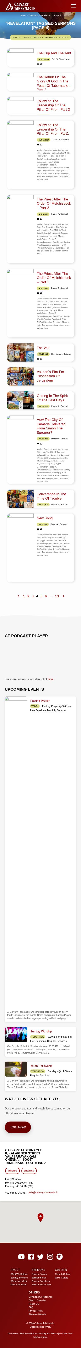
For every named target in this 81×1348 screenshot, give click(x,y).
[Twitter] (40, 1257)
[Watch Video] (38, 64)
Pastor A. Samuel (60, 139)
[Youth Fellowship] (16, 1069)
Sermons (33, 15)
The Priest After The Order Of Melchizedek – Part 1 (54, 278)
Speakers (50, 37)
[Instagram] (50, 1257)
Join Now (18, 1127)
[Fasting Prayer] (16, 852)
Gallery (61, 1269)
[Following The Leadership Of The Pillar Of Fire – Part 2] (20, 106)
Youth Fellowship (41, 1065)
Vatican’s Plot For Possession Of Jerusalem (50, 376)
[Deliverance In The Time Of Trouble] (20, 499)
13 (57, 596)
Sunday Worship (41, 1031)
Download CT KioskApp (41, 1297)
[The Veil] (20, 352)
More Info (12, 1171)
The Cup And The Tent (54, 53)
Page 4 (57, 15)
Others (34, 1292)
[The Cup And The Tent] (20, 57)
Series (27, 37)
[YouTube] (21, 1257)
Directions (29, 1171)
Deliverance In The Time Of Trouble (51, 496)
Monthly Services (56, 710)
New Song (45, 518)
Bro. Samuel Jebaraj (61, 354)
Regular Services (57, 1041)
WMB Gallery (61, 1277)
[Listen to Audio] (41, 64)
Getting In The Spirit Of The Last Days (52, 398)
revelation (45, 15)
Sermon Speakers (41, 1281)
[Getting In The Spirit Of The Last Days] (20, 400)
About (15, 1269)
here (51, 679)
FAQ (31, 1307)
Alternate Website (37, 1314)
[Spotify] (59, 1257)
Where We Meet (19, 1281)
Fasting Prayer (40, 700)
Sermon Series (39, 1277)
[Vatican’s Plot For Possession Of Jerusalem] (20, 376)
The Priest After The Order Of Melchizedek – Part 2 (54, 203)
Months (63, 37)
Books (38, 37)
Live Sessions (38, 710)
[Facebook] (31, 1257)
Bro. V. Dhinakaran (61, 59)
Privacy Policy (36, 1310)
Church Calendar (37, 1300)
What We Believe (19, 1274)
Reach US (34, 1304)
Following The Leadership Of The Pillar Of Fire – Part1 (53, 129)
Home (23, 15)
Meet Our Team (18, 1284)
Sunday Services (19, 1277)
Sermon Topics (39, 1274)
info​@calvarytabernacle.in (43, 1192)
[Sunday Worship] (16, 1034)
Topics (16, 37)
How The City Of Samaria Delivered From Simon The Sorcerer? (51, 426)
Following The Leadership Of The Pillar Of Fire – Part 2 (53, 105)
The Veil (43, 348)
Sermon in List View (41, 1284)
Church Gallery (62, 1274)
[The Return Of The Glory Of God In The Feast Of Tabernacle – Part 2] (20, 82)
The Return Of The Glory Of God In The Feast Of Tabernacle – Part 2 (54, 83)
